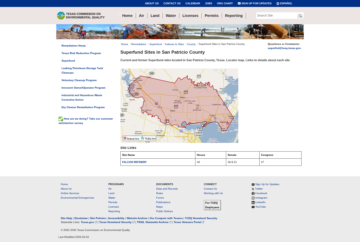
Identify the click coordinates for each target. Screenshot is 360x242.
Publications (163, 202)
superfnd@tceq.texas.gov (284, 48)
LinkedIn (260, 202)
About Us (152, 3)
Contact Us (172, 3)
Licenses (113, 206)
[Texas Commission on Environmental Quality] (81, 16)
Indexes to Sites (174, 44)
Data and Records (167, 188)
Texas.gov (88, 222)
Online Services (70, 193)
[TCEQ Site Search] (300, 16)
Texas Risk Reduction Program (81, 53)
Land (111, 193)
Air (110, 188)
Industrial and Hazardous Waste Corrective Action (82, 97)
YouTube (260, 206)
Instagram (261, 197)
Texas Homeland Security (115, 222)
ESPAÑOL (286, 3)
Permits (112, 202)
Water (111, 197)
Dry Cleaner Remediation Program (83, 107)
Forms (160, 197)
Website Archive (137, 218)
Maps (159, 206)
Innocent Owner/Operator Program (83, 87)
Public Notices (164, 211)
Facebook (261, 193)
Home (124, 44)
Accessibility (116, 218)
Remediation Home (74, 45)
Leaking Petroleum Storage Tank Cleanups (82, 70)
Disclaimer (81, 218)
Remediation (138, 44)
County (191, 44)
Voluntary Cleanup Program (79, 80)
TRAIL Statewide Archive (153, 222)
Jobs (208, 3)
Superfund (155, 44)
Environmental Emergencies (77, 197)
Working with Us (213, 193)
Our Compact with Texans (166, 218)
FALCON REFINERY (134, 162)
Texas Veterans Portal (188, 222)
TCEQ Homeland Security (201, 218)
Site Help (66, 218)
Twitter (259, 188)
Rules (159, 193)
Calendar (192, 3)
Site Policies (98, 218)
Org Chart (225, 3)
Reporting (114, 211)
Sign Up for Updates (256, 3)
